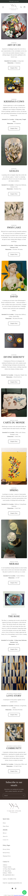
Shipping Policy (7, 856)
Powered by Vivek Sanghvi (19, 895)
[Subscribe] (23, 795)
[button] (3, 7)
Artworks (5, 829)
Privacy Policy (6, 849)
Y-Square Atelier (10, 895)
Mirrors (4, 833)
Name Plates (6, 826)
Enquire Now (14, 68)
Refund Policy (6, 852)
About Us (5, 836)
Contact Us (5, 839)
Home (4, 823)
